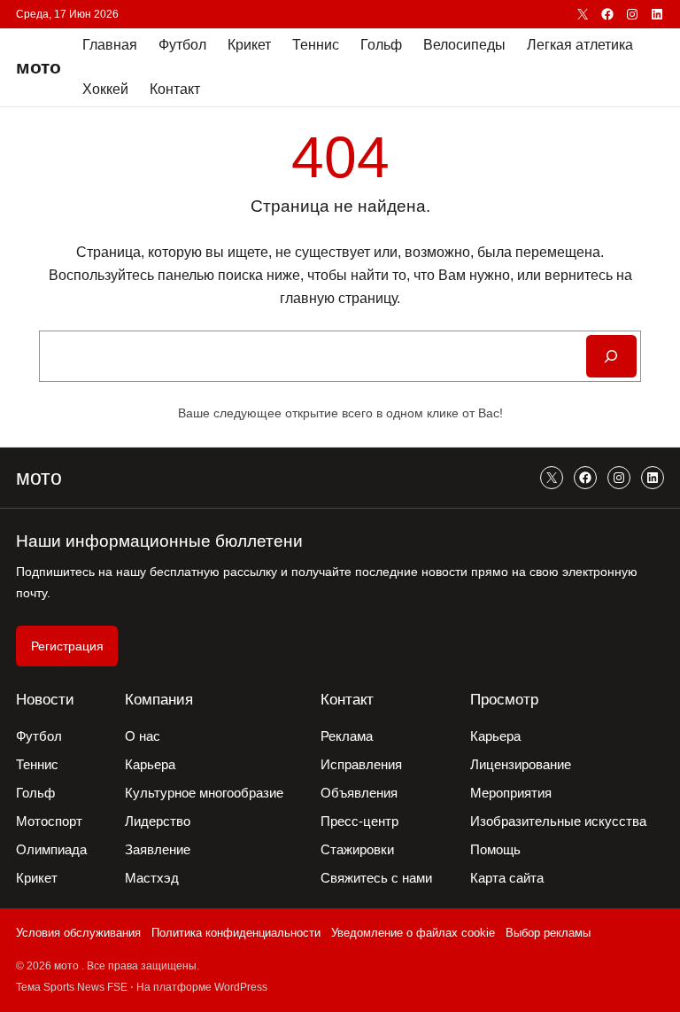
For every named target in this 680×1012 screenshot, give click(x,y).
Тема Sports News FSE (72, 987)
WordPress (240, 987)
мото (38, 67)
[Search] (611, 356)
